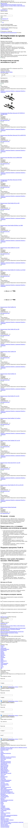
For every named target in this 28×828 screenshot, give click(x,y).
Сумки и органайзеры (5, 809)
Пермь (2, 659)
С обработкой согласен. (12, 686)
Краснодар (3, 632)
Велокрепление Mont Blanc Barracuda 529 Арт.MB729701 (13, 135)
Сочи (2, 665)
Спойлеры (3, 805)
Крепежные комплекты (6, 753)
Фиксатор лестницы (5, 808)
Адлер (2, 646)
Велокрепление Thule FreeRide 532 (8, 373)
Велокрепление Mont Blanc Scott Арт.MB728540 (11, 157)
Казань (16, 632)
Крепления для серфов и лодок (7, 793)
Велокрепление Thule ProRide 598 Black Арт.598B (12, 225)
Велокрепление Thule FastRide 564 (8, 307)
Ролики (2, 803)
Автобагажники (4, 628)
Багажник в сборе (4, 749)
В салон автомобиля (5, 781)
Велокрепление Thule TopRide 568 (8, 351)
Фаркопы (18, 629)
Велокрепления (21, 628)
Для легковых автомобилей (7, 791)
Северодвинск (4, 664)
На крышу (3, 777)
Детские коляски (4, 824)
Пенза (2, 658)
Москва (2, 631)
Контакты (23, 5)
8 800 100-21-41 (4, 10)
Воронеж (3, 645)
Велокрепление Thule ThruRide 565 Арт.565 (10, 440)
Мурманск (6, 631)
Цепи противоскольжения (6, 789)
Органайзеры (3, 810)
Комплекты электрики (5, 816)
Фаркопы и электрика (5, 812)
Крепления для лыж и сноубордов (8, 629)
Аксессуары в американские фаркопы (9, 815)
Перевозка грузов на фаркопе (7, 819)
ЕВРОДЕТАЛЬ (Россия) (6, 773)
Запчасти (3, 755)
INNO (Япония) (4, 767)
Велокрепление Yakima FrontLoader (8, 507)
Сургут (2, 666)
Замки (2, 754)
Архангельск (21, 631)
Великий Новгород (13, 631)
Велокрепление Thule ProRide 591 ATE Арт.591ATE (12, 485)
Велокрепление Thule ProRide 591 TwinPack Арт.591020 (13, 269)
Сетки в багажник (5, 821)
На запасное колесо (5, 784)
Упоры (2, 752)
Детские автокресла (5, 825)
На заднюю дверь (4, 783)
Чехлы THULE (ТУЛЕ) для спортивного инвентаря (12, 822)
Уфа (1, 667)
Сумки (2, 811)
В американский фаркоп (6, 780)
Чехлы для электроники (6, 823)
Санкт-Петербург (4, 663)
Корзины (2, 798)
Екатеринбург (12, 632)
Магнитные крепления (6, 761)
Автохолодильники (5, 826)
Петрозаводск (4, 660)
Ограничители (4, 801)
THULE (7, 72)
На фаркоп (3, 786)
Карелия (2, 652)
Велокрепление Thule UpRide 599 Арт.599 (10, 329)
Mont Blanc (3, 72)
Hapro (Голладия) (4, 766)
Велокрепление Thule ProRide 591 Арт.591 (10, 396)
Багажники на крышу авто (6, 748)
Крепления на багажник (6, 758)
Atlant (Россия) (4, 763)
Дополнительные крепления (7, 800)
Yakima (11, 72)
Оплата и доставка (9, 5)
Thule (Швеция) (4, 772)
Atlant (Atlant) (4, 788)
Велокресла (3, 794)
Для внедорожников (5, 790)
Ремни (2, 802)
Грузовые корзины (5, 796)
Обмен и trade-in (17, 5)
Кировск (2, 653)
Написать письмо (4, 635)
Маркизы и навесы (5, 818)
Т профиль (3, 807)
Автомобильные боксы (13, 628)
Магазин (3, 5)
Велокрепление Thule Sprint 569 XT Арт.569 (10, 462)
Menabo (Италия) (4, 769)
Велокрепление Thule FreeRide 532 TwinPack (10, 418)
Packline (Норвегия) (5, 770)
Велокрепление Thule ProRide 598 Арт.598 (10, 203)
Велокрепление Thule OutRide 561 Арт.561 (10, 247)
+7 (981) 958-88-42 (5, 29)
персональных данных (13, 686)
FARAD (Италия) (4, 765)
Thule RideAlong (4, 795)
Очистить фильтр (4, 81)
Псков (7, 632)
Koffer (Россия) (4, 768)
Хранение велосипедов (6, 787)
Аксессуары (3, 759)
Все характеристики (5, 120)
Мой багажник (4, 3)
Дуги (2, 751)
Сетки (2, 804)
